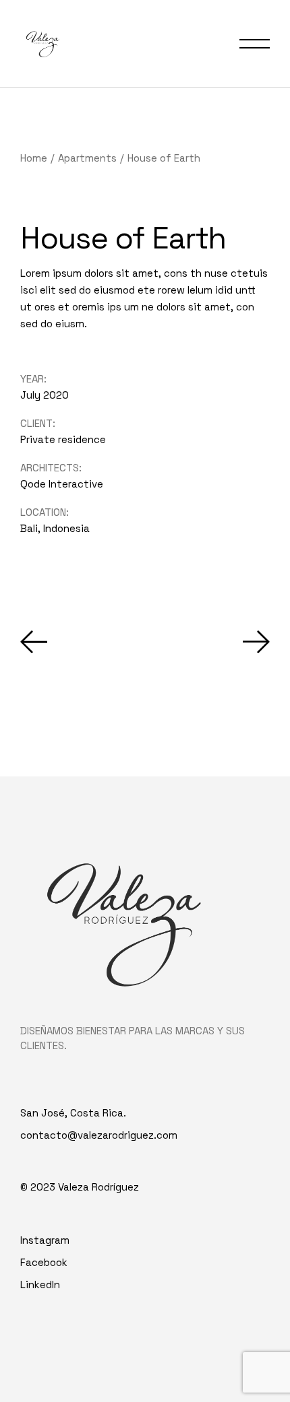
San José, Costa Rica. (73, 1112)
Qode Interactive (61, 483)
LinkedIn (40, 1284)
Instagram (44, 1240)
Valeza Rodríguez (98, 1186)
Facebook (43, 1262)
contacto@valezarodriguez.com (98, 1135)
